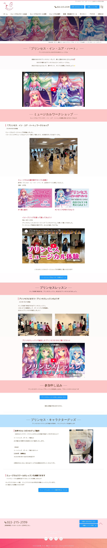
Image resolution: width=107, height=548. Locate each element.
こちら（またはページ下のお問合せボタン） (34, 463)
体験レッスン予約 (92, 7)
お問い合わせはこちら (77, 7)
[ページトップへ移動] (100, 523)
